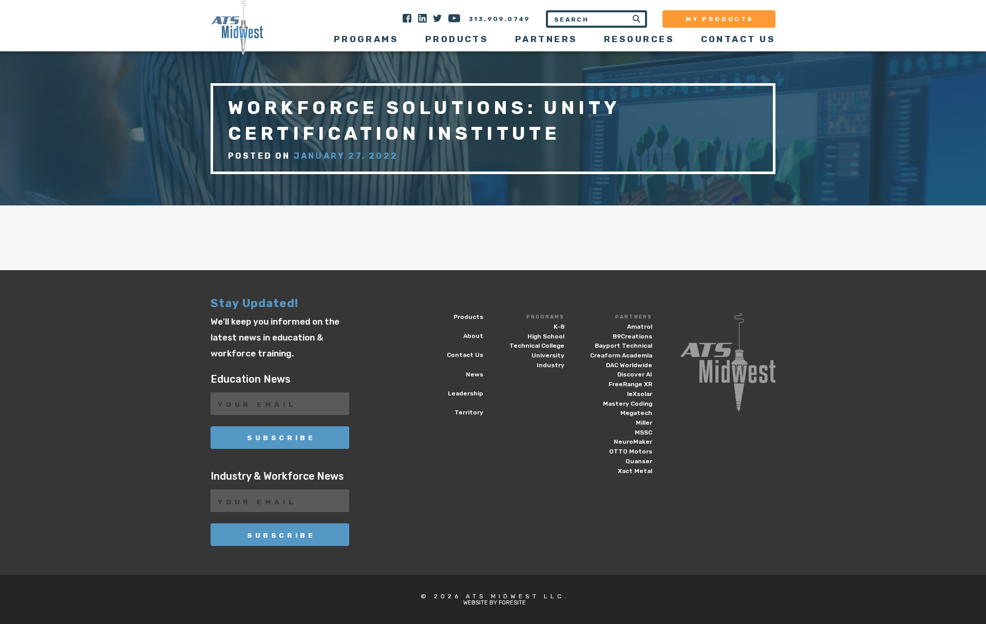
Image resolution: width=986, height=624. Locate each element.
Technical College (536, 345)
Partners (633, 316)
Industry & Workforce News (277, 476)
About (473, 335)
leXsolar (639, 394)
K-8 (559, 326)
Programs (545, 316)
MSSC (643, 432)
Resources (639, 39)
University (548, 355)
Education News (250, 379)
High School (545, 336)
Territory (468, 412)
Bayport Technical (623, 345)
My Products (720, 19)
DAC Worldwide (629, 365)
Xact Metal (635, 471)
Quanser (638, 461)
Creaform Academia (621, 355)
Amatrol (639, 326)
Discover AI (634, 374)
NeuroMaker (633, 441)
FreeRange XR (630, 384)
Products (457, 39)
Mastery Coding (627, 403)
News (474, 374)
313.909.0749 (499, 19)
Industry (550, 365)
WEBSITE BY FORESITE (494, 602)
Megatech (636, 413)
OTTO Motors (630, 451)
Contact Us (738, 39)
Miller (644, 422)
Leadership (465, 393)
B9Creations (632, 336)
